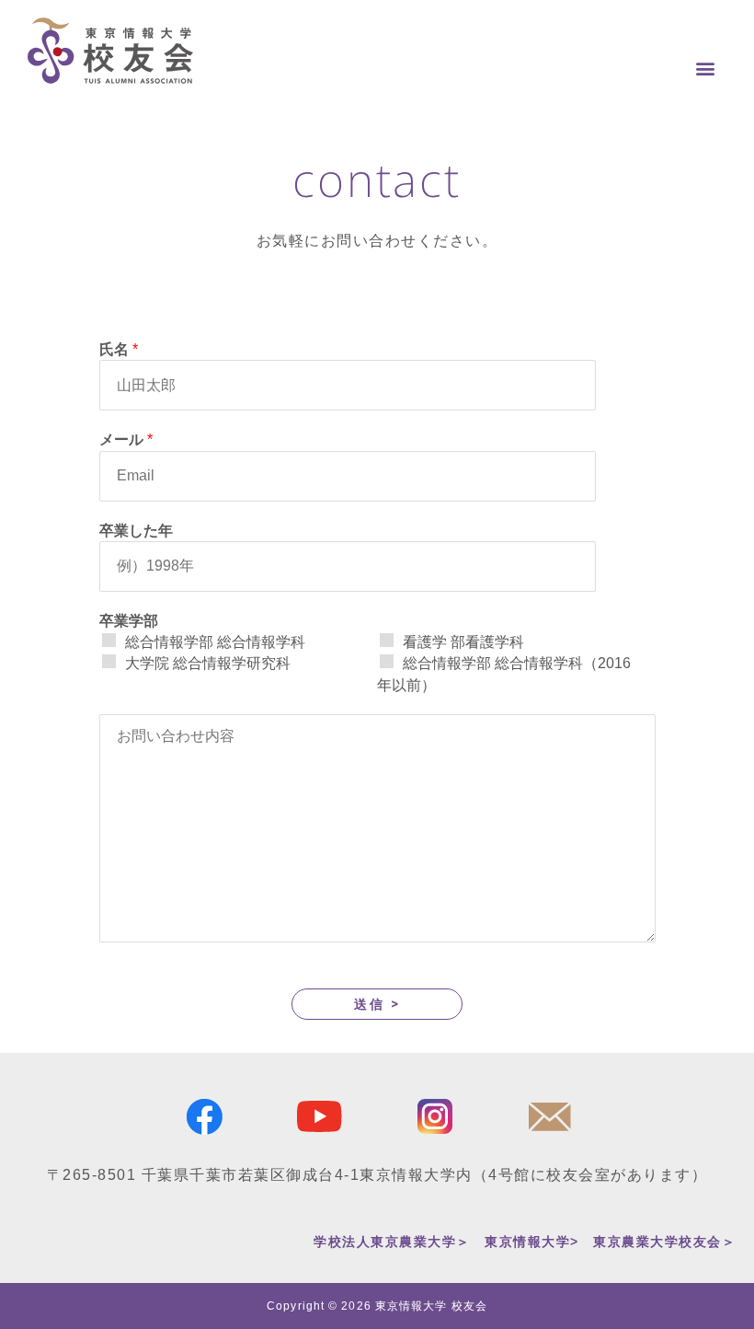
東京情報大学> (532, 1241)
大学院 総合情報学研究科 (208, 663)
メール (126, 439)
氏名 (118, 349)
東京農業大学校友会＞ (664, 1241)
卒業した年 (136, 530)
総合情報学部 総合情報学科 (215, 642)
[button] (706, 67)
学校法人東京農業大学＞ (392, 1241)
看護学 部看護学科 (463, 642)
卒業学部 (128, 621)
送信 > (377, 1004)
